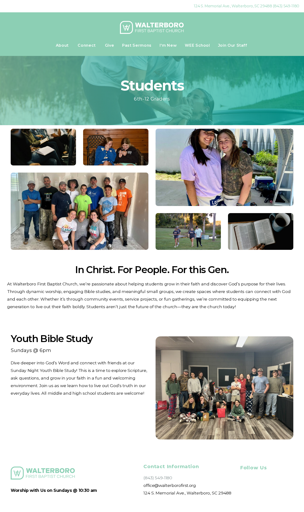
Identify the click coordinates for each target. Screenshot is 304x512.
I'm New (168, 45)
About (63, 45)
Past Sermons (137, 45)
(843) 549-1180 (157, 477)
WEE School (197, 45)
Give (109, 45)
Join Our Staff (233, 45)
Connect (87, 45)
